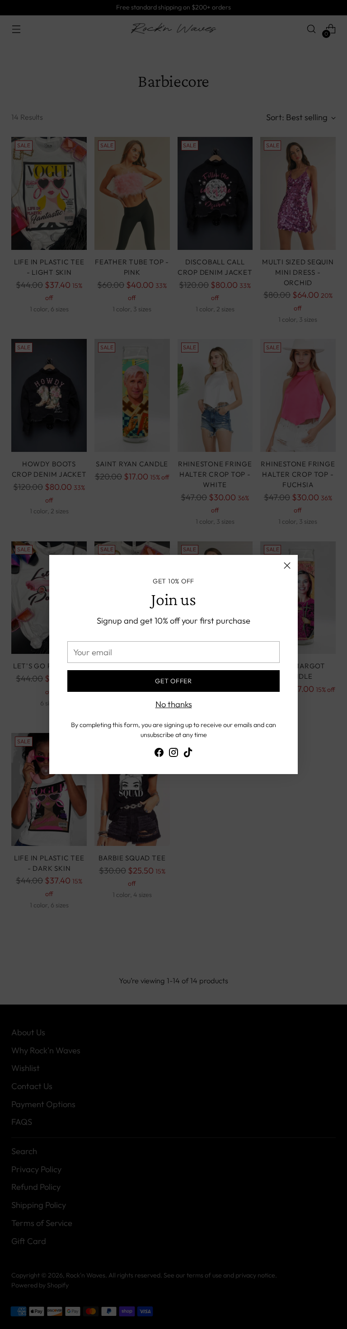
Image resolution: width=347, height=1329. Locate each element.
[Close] (287, 566)
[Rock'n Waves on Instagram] (173, 754)
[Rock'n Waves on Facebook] (159, 754)
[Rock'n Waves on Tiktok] (188, 754)
